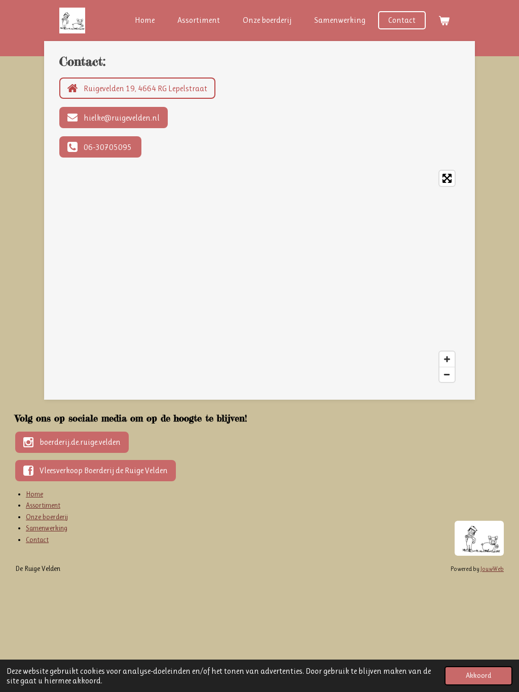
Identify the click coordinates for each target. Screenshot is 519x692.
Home (34, 494)
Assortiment (43, 505)
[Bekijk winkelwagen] (444, 20)
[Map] (259, 276)
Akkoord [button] (478, 675)
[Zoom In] (447, 359)
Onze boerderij (47, 517)
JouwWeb (492, 568)
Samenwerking (46, 528)
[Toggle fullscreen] (447, 178)
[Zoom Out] (447, 374)
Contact (37, 539)
